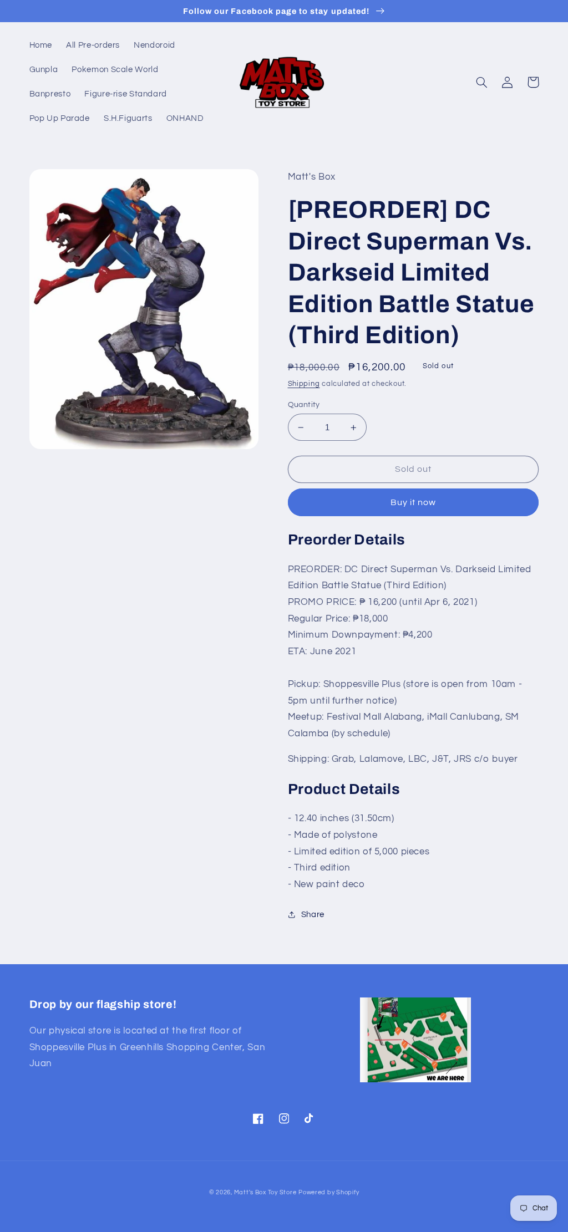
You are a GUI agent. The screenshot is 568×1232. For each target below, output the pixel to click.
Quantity (304, 405)
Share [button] (312, 914)
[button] (482, 82)
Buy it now (413, 502)
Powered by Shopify (328, 1192)
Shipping (304, 384)
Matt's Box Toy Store (265, 1192)
